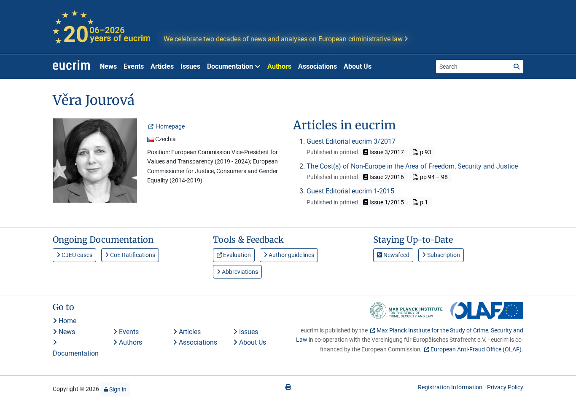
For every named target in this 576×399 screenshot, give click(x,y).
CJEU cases (76, 255)
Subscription (443, 255)
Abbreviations (239, 271)
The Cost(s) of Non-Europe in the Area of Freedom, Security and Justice (412, 166)
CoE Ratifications (132, 255)
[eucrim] (71, 66)
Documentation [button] (231, 66)
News (108, 66)
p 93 (425, 152)
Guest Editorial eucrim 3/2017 (351, 141)
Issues (190, 66)
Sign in (117, 389)
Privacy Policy (505, 387)
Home (66, 321)
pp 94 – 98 (433, 177)
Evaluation (236, 255)
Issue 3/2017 (386, 152)
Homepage (170, 126)
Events (134, 66)
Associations (317, 66)
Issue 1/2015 (386, 202)
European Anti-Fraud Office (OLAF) (476, 349)
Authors (279, 66)
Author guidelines (290, 255)
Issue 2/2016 (386, 177)
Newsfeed (395, 255)
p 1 (423, 202)
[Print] (288, 387)
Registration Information (450, 387)
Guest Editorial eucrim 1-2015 (350, 191)
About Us (357, 66)
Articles (162, 66)
